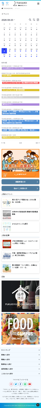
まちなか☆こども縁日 (20, 224)
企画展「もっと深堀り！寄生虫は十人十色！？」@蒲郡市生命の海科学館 (20, 113)
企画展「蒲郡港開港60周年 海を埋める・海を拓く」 (20, 130)
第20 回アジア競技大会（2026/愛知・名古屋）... (24, 201)
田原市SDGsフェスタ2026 (11, 137)
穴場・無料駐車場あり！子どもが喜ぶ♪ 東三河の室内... (24, 254)
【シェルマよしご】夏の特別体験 (14, 90)
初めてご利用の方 (20, 188)
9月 (37, 143)
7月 (4, 143)
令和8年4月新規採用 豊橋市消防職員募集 (25, 213)
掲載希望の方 (20, 182)
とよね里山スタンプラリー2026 (13, 68)
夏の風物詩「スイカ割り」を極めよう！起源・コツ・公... (24, 266)
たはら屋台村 (7, 75)
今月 (20, 143)
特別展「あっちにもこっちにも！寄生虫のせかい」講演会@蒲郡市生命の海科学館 (20, 122)
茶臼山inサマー (8, 104)
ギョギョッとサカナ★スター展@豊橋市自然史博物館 (20, 83)
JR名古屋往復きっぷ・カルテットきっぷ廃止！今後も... (25, 242)
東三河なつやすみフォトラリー (13, 97)
